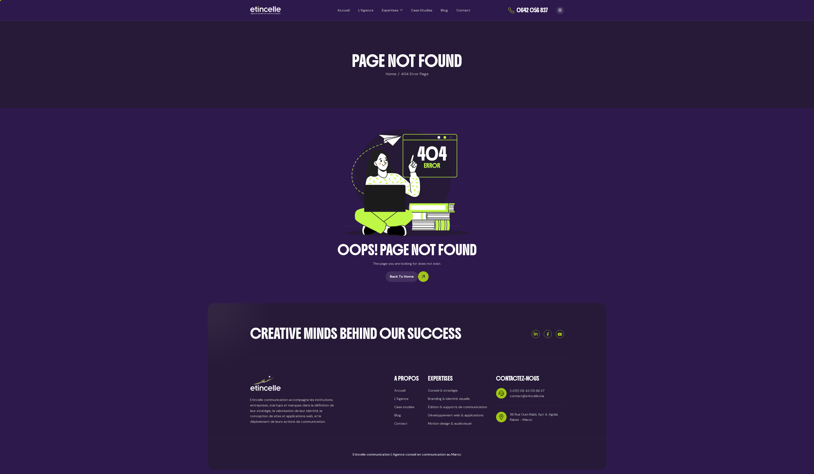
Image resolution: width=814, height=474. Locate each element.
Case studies (404, 407)
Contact (463, 10)
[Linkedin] (536, 334)
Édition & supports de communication (457, 407)
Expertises (390, 10)
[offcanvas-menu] (560, 10)
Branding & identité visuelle (449, 398)
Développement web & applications (456, 415)
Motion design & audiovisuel (449, 423)
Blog (444, 10)
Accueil (343, 10)
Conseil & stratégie (443, 390)
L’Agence (365, 10)
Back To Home (402, 276)
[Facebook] (548, 334)
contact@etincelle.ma (527, 396)
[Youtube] (560, 334)
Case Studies (421, 10)
